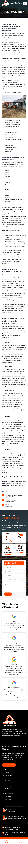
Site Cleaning (9, 793)
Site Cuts (7, 780)
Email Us (7, 842)
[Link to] (12, 3)
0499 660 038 (11, 811)
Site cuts (8, 152)
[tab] (14, 496)
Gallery (7, 773)
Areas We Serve (9, 802)
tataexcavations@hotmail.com (16, 818)
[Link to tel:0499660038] (16, 3)
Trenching (8, 799)
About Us (7, 770)
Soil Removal (8, 789)
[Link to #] (20, 3)
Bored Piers (8, 783)
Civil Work (8, 796)
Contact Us (8, 775)
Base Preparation (10, 786)
